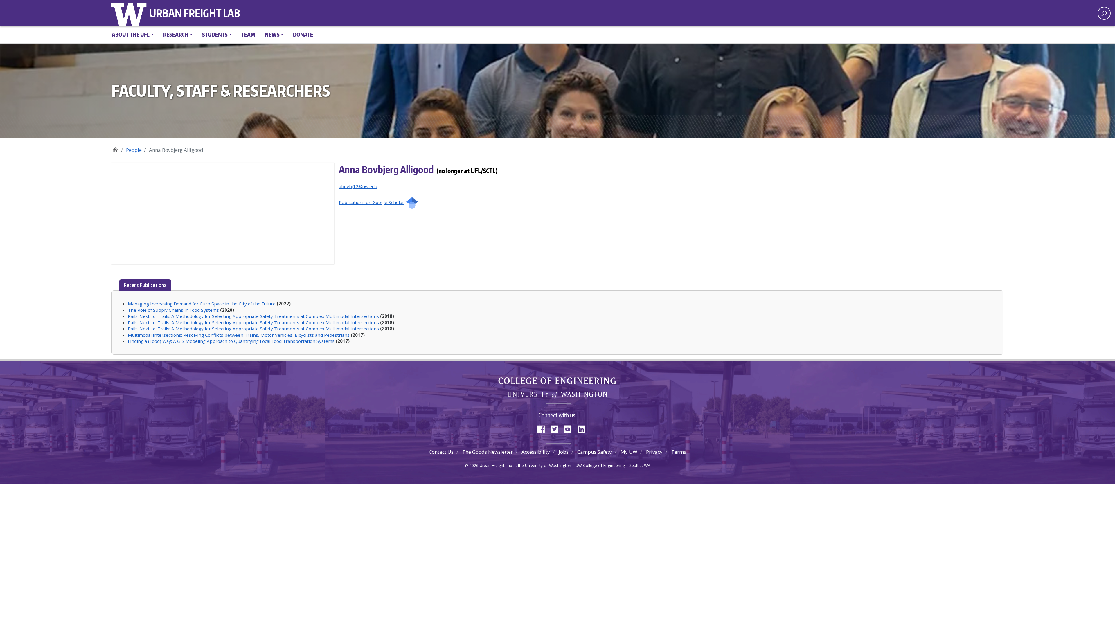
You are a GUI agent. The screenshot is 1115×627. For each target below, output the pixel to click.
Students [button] (215, 34)
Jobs (564, 451)
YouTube (570, 428)
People (134, 150)
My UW (629, 451)
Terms (678, 451)
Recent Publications (145, 285)
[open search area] (1104, 13)
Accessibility (535, 451)
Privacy (654, 451)
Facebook (543, 428)
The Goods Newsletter (487, 451)
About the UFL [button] (131, 34)
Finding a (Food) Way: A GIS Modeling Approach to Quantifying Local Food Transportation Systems (231, 341)
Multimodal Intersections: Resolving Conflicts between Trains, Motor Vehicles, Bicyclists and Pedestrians (239, 335)
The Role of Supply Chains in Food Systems (173, 310)
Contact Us (441, 451)
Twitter (557, 428)
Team (248, 34)
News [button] (272, 34)
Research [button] (175, 34)
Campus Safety (594, 451)
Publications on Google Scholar (371, 202)
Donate (303, 34)
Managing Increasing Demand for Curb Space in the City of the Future (202, 304)
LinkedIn (583, 428)
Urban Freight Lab (194, 13)
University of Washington (130, 13)
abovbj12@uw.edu (358, 186)
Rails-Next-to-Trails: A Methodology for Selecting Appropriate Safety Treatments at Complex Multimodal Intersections (253, 316)
